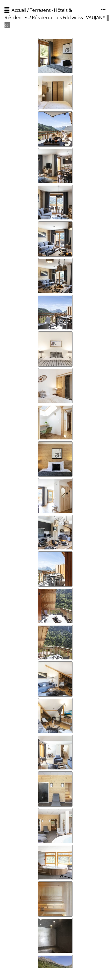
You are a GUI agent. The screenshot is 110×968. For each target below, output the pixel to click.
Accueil (19, 10)
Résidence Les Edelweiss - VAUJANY (68, 17)
